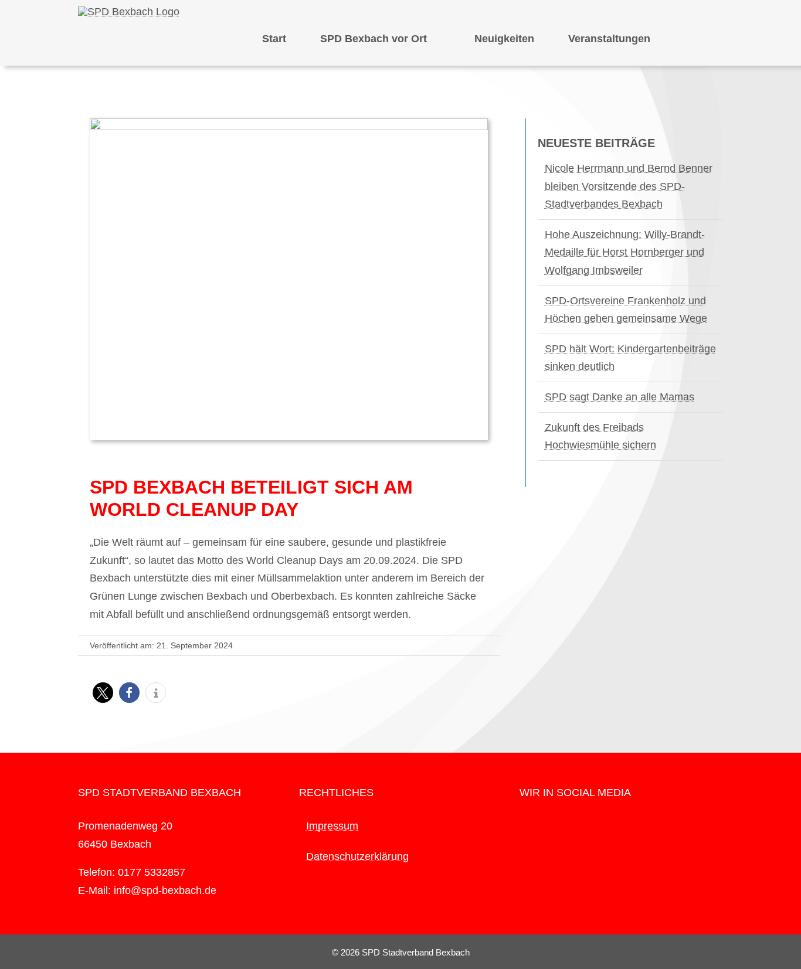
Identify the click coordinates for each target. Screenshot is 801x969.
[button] (103, 692)
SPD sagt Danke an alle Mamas (619, 397)
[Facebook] (523, 826)
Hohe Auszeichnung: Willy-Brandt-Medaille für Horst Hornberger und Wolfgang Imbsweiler (625, 252)
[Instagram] (539, 826)
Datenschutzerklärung (357, 856)
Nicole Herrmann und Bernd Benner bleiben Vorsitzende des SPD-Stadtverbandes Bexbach (628, 186)
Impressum (332, 826)
